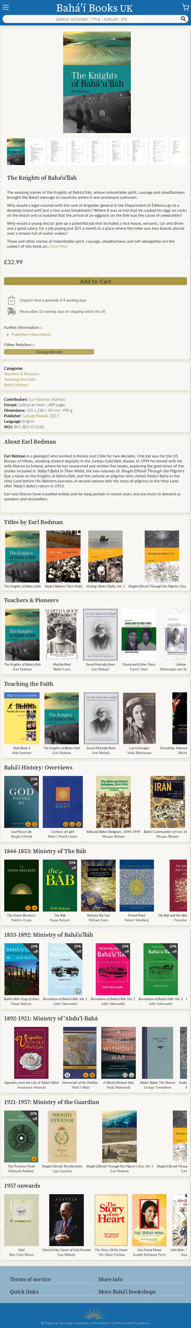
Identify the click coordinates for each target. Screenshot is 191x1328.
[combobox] (95, 19)
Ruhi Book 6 (21, 748)
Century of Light (62, 831)
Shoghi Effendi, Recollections (62, 1166)
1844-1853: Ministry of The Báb (45, 851)
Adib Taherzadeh (65, 1004)
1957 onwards (22, 1185)
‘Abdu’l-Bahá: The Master (158, 1082)
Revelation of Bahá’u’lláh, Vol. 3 (161, 999)
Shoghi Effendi (21, 836)
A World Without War (118, 1082)
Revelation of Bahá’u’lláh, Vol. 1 (65, 999)
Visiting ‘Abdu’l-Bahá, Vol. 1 (105, 586)
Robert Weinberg (137, 920)
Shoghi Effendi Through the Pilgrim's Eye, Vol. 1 (119, 1166)
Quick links (24, 1291)
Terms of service (30, 1279)
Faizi (21, 1250)
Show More (59, 246)
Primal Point (136, 915)
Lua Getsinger (139, 748)
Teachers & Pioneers (21, 374)
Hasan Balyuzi (60, 920)
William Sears (98, 920)
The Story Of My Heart (111, 1250)
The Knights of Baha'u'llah (22, 586)
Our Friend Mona (149, 1250)
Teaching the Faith (20, 379)
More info (110, 1279)
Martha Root (62, 664)
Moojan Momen (113, 836)
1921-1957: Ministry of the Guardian (51, 1102)
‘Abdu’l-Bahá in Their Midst (63, 586)
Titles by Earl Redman (33, 522)
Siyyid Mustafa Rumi (100, 664)
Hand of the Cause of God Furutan (67, 1250)
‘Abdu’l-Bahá (80, 1087)
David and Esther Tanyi (139, 664)
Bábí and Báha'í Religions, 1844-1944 (113, 831)
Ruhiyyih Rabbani (21, 1171)
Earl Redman (39, 399)
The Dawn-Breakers (21, 915)
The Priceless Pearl (21, 1166)
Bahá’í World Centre (62, 836)
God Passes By (21, 831)
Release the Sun (98, 915)
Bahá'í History (16, 384)
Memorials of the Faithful (79, 1082)
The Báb (60, 915)
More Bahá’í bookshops (127, 1291)
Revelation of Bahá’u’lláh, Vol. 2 (113, 999)
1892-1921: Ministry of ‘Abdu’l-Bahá (51, 1018)
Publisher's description (31, 334)
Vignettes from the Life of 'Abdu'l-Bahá (31, 1082)
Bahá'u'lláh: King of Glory (22, 999)
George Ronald (49, 352)
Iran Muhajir (100, 669)
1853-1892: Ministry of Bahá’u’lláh (48, 935)
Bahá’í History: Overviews (38, 767)
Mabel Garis (61, 669)
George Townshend (157, 1087)
